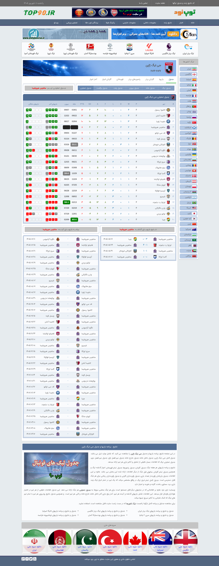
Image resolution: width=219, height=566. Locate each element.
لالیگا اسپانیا (149, 53)
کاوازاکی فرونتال (159, 144)
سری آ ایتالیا (129, 53)
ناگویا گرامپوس (159, 150)
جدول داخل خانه (146, 458)
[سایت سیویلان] (154, 33)
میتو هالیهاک (160, 167)
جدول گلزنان (141, 467)
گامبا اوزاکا (161, 173)
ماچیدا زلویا (160, 121)
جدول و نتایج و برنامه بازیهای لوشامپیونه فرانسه (57, 515)
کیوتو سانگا (161, 185)
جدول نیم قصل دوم (99, 458)
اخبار (181, 22)
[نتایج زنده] (109, 12)
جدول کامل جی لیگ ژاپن (165, 458)
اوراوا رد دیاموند (159, 202)
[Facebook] (27, 559)
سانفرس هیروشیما (158, 127)
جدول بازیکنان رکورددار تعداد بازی (154, 476)
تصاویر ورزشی (71, 22)
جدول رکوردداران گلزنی (131, 476)
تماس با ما (143, 3)
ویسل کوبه (161, 138)
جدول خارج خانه (132, 458)
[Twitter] (31, 559)
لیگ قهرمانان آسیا (31, 53)
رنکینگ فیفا (110, 22)
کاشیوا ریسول (160, 109)
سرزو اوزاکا (161, 161)
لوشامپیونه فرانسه (110, 53)
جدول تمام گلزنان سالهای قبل (156, 471)
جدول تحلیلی (85, 88)
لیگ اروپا (51, 53)
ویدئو (56, 22)
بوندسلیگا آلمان (90, 53)
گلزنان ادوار (106, 79)
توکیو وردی (161, 213)
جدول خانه (150, 88)
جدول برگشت (102, 88)
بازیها (161, 79)
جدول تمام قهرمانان (114, 467)
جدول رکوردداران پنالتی (110, 476)
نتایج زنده (168, 22)
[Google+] (23, 559)
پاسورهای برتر (134, 79)
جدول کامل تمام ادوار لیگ (148, 480)
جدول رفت (118, 88)
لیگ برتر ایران (188, 53)
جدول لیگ (166, 88)
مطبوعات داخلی (149, 22)
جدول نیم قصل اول (116, 458)
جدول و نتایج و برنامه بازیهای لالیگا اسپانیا (59, 511)
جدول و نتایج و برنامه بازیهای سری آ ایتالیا (156, 515)
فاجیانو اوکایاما (159, 179)
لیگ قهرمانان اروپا (70, 53)
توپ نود (93, 559)
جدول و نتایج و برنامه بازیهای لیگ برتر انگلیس (106, 511)
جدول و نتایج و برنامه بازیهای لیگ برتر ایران (155, 511)
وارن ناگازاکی (160, 208)
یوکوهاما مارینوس (158, 156)
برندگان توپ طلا (91, 22)
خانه (192, 22)
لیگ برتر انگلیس (168, 53)
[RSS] (34, 559)
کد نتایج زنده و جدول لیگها (183, 3)
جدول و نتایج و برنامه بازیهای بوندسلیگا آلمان (106, 515)
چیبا (163, 219)
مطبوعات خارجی (129, 22)
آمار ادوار (93, 79)
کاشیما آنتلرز (160, 115)
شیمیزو (162, 196)
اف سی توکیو (160, 133)
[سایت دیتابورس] (65, 33)
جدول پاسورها (128, 467)
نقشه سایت (160, 3)
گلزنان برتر (149, 79)
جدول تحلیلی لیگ (167, 462)
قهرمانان (120, 79)
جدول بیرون (134, 88)
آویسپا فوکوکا (160, 190)
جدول (171, 79)
